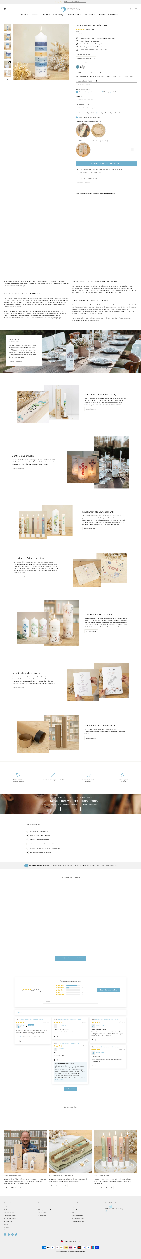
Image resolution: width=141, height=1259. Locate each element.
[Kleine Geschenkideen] (115, 1151)
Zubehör (102, 15)
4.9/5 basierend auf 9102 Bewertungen (75, 2)
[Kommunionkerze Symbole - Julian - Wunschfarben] (80, 265)
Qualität (6, 1224)
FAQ (39, 1207)
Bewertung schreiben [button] (108, 990)
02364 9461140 (110, 865)
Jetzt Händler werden (10, 1218)
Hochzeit (35, 15)
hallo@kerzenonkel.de (74, 865)
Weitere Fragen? (84, 183)
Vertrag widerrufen (78, 1221)
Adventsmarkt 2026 (9, 1221)
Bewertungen (42, 1215)
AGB (73, 1212)
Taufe (23, 15)
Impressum (75, 1207)
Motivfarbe (85, 63)
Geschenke (113, 15)
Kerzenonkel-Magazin (10, 1215)
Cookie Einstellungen (78, 1218)
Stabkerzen (89, 15)
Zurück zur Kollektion (72, 958)
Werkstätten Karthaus (24, 568)
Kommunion (73, 15)
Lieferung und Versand (44, 1210)
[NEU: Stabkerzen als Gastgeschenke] (70, 1151)
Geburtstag (58, 15)
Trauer (46, 15)
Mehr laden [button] (70, 1089)
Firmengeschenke (9, 1212)
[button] (80, 29)
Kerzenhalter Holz (82, 318)
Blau (78, 67)
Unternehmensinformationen (12, 1230)
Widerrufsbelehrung (77, 1215)
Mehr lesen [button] (59, 1079)
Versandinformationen (88, 178)
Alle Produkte (8, 1207)
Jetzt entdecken (104, 1187)
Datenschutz (75, 1210)
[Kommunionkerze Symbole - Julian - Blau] (77, 265)
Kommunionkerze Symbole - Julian (31, 1020)
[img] (20, 1022)
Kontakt (6, 1227)
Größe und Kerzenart (83, 54)
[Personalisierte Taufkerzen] (25, 1151)
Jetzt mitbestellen (91, 409)
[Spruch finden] (70, 804)
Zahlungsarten (42, 1212)
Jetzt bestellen (13, 1187)
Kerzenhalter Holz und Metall (105, 318)
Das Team (6, 1210)
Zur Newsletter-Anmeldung (115, 1208)
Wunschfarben (82, 67)
